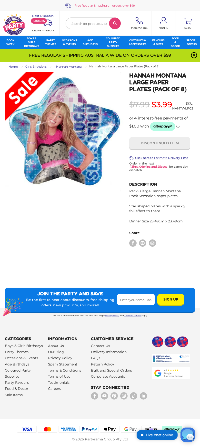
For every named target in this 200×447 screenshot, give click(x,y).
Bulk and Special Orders (111, 370)
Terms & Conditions (64, 370)
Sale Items (14, 395)
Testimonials (59, 382)
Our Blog (56, 352)
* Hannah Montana (68, 66)
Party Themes (17, 352)
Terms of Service (132, 315)
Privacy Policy (112, 315)
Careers (54, 388)
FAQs (95, 358)
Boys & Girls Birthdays (24, 346)
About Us (56, 346)
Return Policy (102, 364)
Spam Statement (62, 364)
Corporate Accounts (108, 376)
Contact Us (100, 346)
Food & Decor (16, 388)
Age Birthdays (17, 364)
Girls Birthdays (36, 66)
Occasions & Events (21, 358)
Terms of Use (59, 376)
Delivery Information (109, 352)
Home (13, 66)
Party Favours (17, 382)
